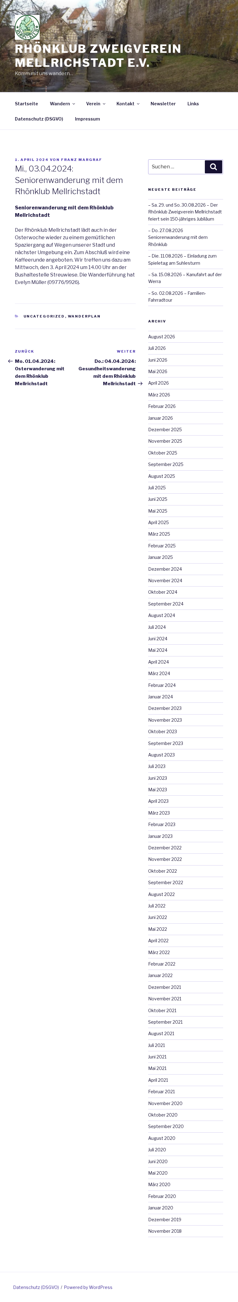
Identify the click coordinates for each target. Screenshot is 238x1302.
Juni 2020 (158, 1161)
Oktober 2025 (162, 452)
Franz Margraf (81, 160)
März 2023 (159, 812)
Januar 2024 (160, 696)
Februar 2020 (162, 1196)
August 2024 (161, 615)
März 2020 (159, 1184)
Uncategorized (44, 316)
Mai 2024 (157, 650)
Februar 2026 (162, 406)
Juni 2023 (157, 778)
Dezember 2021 (164, 987)
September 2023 (165, 743)
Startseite (26, 103)
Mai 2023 (157, 789)
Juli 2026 (157, 348)
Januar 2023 (160, 836)
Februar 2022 (161, 963)
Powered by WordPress (88, 1287)
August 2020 (161, 1138)
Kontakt (125, 103)
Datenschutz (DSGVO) (39, 118)
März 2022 (159, 952)
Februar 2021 (161, 1091)
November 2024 (165, 580)
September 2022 (165, 882)
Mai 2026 (157, 371)
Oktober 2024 (162, 592)
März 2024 (159, 673)
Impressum (87, 118)
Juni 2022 (157, 917)
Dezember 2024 (165, 569)
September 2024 (165, 603)
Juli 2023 (156, 766)
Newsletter (163, 103)
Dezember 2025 (165, 429)
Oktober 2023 (162, 731)
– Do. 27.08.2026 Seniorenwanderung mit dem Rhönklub (178, 237)
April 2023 (158, 801)
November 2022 (165, 859)
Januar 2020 (160, 1207)
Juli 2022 (156, 905)
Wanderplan (84, 316)
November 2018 (165, 1231)
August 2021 (161, 1033)
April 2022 (158, 940)
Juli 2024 (157, 627)
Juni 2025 (157, 499)
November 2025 (165, 441)
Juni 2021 (157, 1056)
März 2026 (159, 394)
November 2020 (165, 1103)
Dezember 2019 (164, 1219)
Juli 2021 (156, 1045)
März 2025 (159, 534)
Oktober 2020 (163, 1114)
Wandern (60, 103)
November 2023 (165, 720)
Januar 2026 (160, 418)
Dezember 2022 (165, 847)
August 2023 (161, 754)
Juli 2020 (157, 1149)
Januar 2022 (160, 975)
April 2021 (158, 1080)
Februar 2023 (161, 824)
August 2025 (161, 476)
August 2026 (161, 336)
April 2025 (158, 522)
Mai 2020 (158, 1173)
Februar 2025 (162, 545)
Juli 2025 (157, 487)
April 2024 (158, 662)
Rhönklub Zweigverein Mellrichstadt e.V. (98, 56)
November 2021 (164, 998)
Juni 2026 (157, 360)
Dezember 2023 (165, 708)
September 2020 (166, 1126)
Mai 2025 (157, 511)
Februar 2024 (162, 685)
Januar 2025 (160, 557)
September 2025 (165, 464)
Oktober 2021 (162, 1010)
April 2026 (158, 383)
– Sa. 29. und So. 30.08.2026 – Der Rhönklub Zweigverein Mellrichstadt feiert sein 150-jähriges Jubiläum (185, 212)
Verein (93, 103)
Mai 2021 (157, 1068)
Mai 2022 (157, 929)
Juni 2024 (157, 638)
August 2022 (161, 894)
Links (193, 103)
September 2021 (165, 1022)
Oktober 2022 (162, 871)
